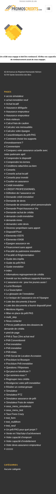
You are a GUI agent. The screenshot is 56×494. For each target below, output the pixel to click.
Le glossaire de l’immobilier (20, 294)
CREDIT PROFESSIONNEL (20, 189)
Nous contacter (14, 321)
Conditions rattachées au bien (21, 166)
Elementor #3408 (15, 239)
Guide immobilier (15, 267)
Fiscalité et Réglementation (20, 255)
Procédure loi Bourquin (18, 360)
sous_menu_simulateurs (18, 406)
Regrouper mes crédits (17, 379)
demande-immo (14, 220)
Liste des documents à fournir (21, 301)
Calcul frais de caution (17, 123)
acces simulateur (14, 96)
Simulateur (11, 391)
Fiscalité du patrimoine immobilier (23, 251)
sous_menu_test (14, 410)
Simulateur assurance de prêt (21, 398)
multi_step (11, 317)
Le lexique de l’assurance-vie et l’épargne (27, 298)
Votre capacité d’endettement (21, 441)
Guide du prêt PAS (15, 263)
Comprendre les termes (18, 162)
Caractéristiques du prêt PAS (21, 135)
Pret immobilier (14, 344)
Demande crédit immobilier (20, 197)
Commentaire (13, 146)
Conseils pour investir (17, 177)
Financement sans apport (19, 247)
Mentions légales (15, 309)
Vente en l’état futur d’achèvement (23, 433)
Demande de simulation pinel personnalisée (28, 204)
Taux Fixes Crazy (15, 414)
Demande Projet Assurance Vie (22, 208)
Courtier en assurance (17, 181)
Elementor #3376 (15, 236)
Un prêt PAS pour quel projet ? (21, 429)
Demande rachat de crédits (20, 212)
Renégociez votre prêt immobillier (23, 383)
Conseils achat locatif (17, 173)
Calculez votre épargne (18, 131)
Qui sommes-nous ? (16, 375)
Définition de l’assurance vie (20, 193)
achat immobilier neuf (17, 100)
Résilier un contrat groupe (19, 387)
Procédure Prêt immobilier (19, 363)
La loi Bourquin (14, 286)
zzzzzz (9, 449)
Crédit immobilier (15, 185)
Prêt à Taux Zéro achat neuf (20, 336)
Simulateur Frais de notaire (20, 402)
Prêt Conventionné (15, 340)
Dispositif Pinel (14, 232)
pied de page (13, 332)
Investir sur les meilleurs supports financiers (28, 278)
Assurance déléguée (16, 108)
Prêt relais (11, 352)
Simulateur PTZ (14, 394)
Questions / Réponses (17, 367)
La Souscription (14, 290)
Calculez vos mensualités (19, 127)
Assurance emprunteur (17, 111)
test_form (11, 418)
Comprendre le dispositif (18, 158)
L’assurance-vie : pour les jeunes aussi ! (26, 282)
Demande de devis (15, 201)
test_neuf (11, 425)
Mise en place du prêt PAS (19, 313)
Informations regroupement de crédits (25, 274)
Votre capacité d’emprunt (18, 437)
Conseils (10, 170)
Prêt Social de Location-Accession (23, 356)
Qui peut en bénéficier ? (18, 371)
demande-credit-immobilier (19, 216)
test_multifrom (13, 422)
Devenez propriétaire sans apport (23, 228)
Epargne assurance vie (18, 243)
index (9, 270)
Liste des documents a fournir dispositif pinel (28, 305)
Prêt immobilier (14, 348)
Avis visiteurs (13, 119)
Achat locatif (12, 104)
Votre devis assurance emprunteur (23, 445)
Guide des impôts (15, 259)
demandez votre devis (17, 224)
